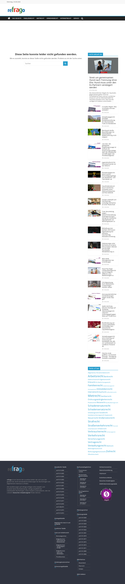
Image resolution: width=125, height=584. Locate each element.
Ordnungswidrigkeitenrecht (100, 399)
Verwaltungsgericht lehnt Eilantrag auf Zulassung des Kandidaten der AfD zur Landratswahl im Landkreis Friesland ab (109, 341)
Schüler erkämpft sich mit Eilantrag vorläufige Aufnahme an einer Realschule (109, 202)
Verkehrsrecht (52, 18)
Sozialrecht (103, 412)
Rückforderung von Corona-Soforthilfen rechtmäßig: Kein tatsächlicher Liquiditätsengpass (108, 326)
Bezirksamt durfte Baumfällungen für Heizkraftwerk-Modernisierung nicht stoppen (109, 133)
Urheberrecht (101, 429)
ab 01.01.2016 (60, 504)
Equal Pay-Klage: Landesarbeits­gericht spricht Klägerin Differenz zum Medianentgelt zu (109, 272)
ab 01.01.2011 (82, 548)
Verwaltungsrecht (97, 445)
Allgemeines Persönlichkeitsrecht (99, 373)
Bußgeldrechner (60, 540)
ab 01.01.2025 (60, 473)
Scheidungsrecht (93, 413)
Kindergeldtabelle (59, 518)
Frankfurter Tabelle (60, 528)
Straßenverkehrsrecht (100, 425)
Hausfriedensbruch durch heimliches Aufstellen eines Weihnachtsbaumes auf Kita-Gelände (108, 189)
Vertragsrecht (94, 442)
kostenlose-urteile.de (105, 477)
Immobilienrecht (104, 389)
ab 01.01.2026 (60, 470)
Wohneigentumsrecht (95, 448)
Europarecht (106, 382)
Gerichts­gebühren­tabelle (84, 491)
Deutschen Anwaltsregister (22, 493)
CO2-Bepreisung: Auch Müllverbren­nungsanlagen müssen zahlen (108, 284)
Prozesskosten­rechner (83, 471)
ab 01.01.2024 (60, 476)
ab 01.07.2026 (82, 517)
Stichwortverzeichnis (105, 467)
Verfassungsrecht (111, 432)
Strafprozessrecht (107, 417)
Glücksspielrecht (92, 389)
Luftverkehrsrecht (111, 392)
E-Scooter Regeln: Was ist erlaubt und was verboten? (109, 108)
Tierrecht (115, 426)
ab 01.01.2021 (60, 485)
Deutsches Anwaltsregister (107, 481)
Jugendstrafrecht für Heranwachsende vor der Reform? (109, 164)
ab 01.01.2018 (60, 498)
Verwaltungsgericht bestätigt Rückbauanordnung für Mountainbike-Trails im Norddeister (109, 120)
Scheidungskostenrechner (62, 562)
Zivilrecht (110, 451)
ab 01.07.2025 (82, 520)
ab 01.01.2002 (82, 554)
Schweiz (81, 569)
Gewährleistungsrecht (108, 386)
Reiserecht (101, 402)
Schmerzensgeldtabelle (61, 566)
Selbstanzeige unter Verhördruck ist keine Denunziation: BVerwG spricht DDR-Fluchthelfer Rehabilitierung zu (109, 247)
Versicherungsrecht (96, 439)
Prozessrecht (92, 402)
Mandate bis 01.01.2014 (83, 499)
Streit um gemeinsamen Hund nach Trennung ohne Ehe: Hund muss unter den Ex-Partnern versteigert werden (103, 82)
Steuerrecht (93, 418)
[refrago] (9, 18)
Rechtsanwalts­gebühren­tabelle (83, 475)
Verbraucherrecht (97, 431)
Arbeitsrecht (95, 376)
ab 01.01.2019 (60, 495)
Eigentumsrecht (105, 379)
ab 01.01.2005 (82, 551)
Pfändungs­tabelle (82, 514)
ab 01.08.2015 (60, 507)
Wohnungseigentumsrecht (97, 452)
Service (76, 18)
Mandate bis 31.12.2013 (83, 503)
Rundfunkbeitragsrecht (112, 402)
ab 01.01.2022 (60, 482)
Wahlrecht (110, 446)
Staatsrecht (108, 415)
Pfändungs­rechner (82, 510)
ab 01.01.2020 (60, 488)
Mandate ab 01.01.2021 (83, 479)
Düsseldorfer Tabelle (60, 467)
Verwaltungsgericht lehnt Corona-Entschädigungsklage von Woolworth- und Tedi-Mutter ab (109, 176)
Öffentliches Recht (93, 454)
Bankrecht (108, 376)
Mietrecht (40, 18)
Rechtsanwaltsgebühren (84, 467)
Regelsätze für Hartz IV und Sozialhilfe (62, 523)
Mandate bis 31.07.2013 (83, 486)
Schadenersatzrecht (99, 405)
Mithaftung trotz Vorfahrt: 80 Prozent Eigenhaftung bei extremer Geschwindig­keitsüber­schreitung (108, 232)
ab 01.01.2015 (60, 510)
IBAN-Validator (81, 574)
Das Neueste (16, 18)
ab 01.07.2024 (82, 524)
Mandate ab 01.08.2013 (83, 483)
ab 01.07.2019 (60, 491)
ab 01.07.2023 (82, 527)
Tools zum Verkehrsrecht (61, 533)
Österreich (81, 566)
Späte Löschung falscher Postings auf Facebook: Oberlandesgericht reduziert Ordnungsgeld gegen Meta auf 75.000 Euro (109, 311)
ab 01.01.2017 (60, 501)
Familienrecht (29, 18)
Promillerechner (60, 557)
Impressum (102, 473)
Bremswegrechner (61, 536)
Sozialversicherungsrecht (96, 415)
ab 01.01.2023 (60, 479)
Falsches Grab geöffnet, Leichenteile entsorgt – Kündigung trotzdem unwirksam (109, 355)
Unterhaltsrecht (92, 429)
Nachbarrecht (106, 396)
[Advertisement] (62, 35)
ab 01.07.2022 (82, 530)
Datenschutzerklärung (105, 470)
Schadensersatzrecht (99, 409)
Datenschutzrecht (94, 379)
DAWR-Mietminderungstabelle (108, 484)
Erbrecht (92, 382)
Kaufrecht (102, 392)
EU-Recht (99, 382)
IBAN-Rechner (81, 559)
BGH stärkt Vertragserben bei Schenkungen (108, 260)
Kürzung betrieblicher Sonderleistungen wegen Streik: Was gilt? (109, 296)
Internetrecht (65, 18)
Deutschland (82, 563)
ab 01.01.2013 (60, 513)
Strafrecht (94, 421)
